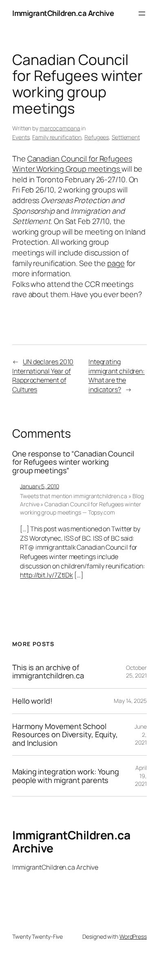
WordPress (133, 936)
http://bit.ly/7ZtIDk (46, 574)
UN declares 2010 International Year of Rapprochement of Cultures (42, 375)
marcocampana (60, 128)
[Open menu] (142, 13)
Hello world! (32, 701)
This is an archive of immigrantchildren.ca (48, 671)
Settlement (126, 137)
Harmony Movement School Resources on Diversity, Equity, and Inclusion (65, 734)
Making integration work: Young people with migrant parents (65, 775)
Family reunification (57, 137)
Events (20, 137)
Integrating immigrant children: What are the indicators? (116, 375)
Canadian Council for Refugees (79, 158)
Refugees (96, 137)
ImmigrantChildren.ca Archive (63, 13)
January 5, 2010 (39, 486)
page (116, 263)
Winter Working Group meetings (66, 169)
